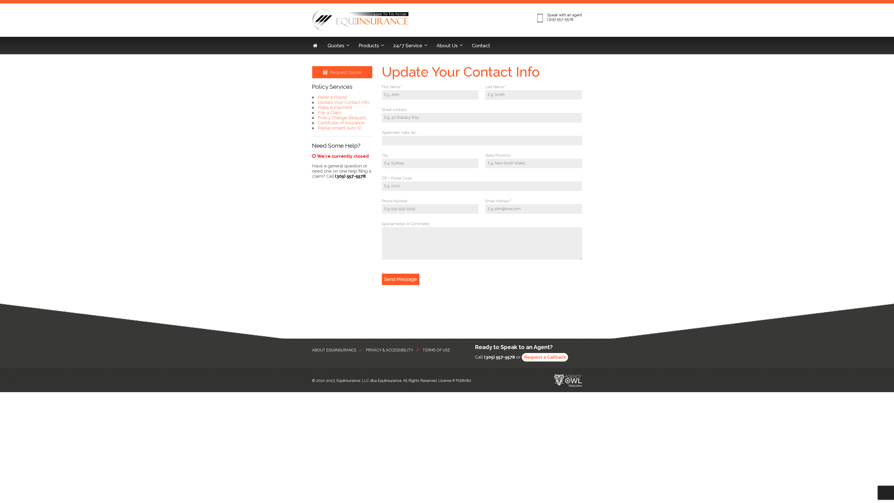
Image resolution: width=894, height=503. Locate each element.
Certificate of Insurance (341, 122)
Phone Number (394, 201)
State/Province (497, 155)
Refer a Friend (332, 97)
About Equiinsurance (334, 350)
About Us (447, 45)
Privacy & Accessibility (389, 350)
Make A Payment (335, 107)
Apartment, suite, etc (399, 132)
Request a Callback (545, 357)
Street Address (394, 110)
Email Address (498, 201)
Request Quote (346, 72)
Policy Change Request (342, 117)
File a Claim (330, 112)
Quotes (336, 45)
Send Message (400, 279)
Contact (481, 45)
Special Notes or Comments (406, 224)
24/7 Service (407, 45)
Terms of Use (436, 350)
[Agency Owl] (568, 380)
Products (369, 45)
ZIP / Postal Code (397, 178)
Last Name (495, 87)
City (385, 155)
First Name (392, 87)
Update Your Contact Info (343, 102)
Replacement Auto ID (340, 127)
